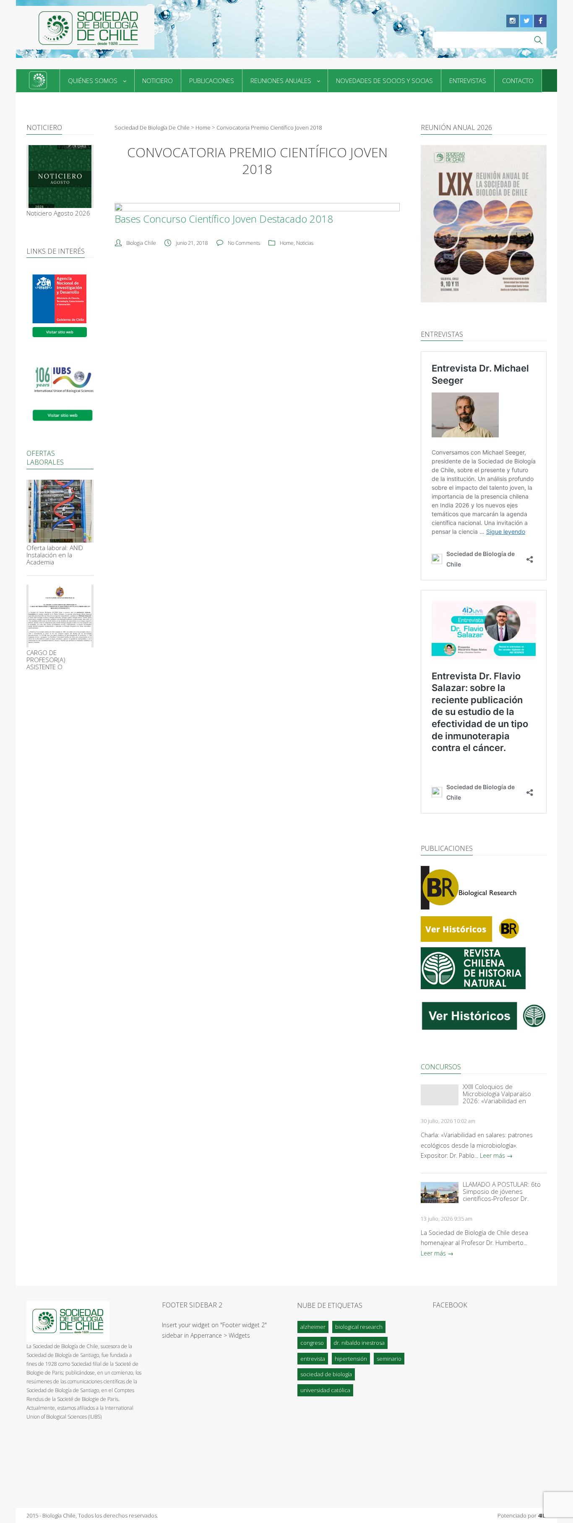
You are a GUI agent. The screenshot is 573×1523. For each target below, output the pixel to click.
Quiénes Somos (92, 80)
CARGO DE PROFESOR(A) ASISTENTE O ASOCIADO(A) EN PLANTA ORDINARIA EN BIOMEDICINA (58, 660)
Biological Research (359, 1327)
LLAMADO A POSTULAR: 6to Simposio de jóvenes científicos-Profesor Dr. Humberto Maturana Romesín (502, 1191)
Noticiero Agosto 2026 (58, 213)
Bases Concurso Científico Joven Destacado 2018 (224, 219)
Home (287, 243)
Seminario (389, 1358)
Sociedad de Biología (326, 1374)
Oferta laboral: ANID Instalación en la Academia (54, 555)
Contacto (518, 80)
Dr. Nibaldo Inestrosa (359, 1342)
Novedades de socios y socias (384, 80)
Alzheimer (313, 1327)
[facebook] (540, 21)
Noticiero (157, 80)
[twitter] (526, 21)
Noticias (304, 243)
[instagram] (512, 21)
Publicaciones (211, 80)
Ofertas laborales (45, 458)
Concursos (441, 1066)
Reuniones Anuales (280, 80)
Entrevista (312, 1358)
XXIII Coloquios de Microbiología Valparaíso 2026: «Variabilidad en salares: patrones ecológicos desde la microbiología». (504, 1094)
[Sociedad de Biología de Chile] (85, 27)
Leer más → (496, 1155)
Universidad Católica (325, 1390)
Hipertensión (351, 1358)
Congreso (312, 1342)
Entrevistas (467, 80)
